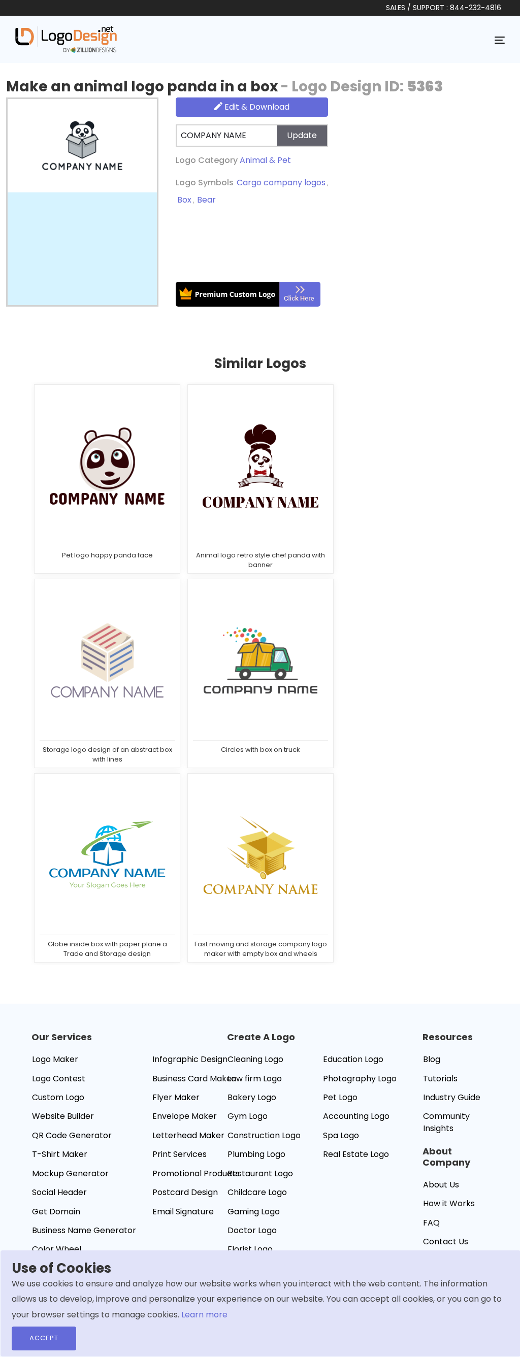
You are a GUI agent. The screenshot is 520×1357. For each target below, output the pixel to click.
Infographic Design (190, 1059)
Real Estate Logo (356, 1154)
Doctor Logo (252, 1230)
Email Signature (183, 1211)
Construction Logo (264, 1135)
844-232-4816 (475, 8)
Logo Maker (55, 1059)
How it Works (449, 1203)
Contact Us (445, 1241)
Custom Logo (58, 1097)
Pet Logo (340, 1097)
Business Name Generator (84, 1230)
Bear (206, 200)
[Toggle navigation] (500, 40)
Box (184, 200)
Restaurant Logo (260, 1173)
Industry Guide (451, 1097)
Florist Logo (250, 1249)
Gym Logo (248, 1116)
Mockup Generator (70, 1173)
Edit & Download (255, 107)
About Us (441, 1184)
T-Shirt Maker (59, 1154)
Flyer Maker (176, 1097)
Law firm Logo (255, 1078)
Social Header (59, 1192)
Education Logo (353, 1059)
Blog (431, 1059)
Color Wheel (56, 1249)
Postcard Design (185, 1192)
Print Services (179, 1154)
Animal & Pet (265, 160)
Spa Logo (341, 1135)
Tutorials (440, 1078)
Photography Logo (360, 1078)
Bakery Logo (252, 1097)
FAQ (431, 1223)
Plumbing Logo (256, 1154)
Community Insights (446, 1122)
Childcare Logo (257, 1192)
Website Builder (63, 1116)
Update (302, 135)
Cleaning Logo (255, 1059)
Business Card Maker (193, 1078)
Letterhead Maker (188, 1135)
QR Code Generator (72, 1135)
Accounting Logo (356, 1116)
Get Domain (56, 1211)
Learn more (204, 1314)
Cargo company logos (281, 182)
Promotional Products (196, 1173)
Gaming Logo (254, 1211)
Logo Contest (58, 1078)
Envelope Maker (184, 1116)
